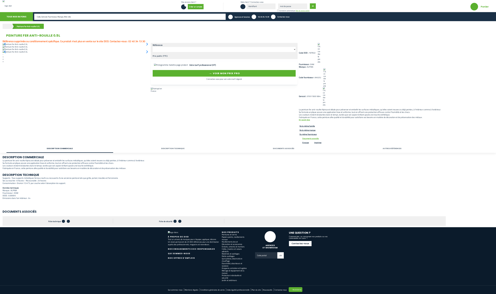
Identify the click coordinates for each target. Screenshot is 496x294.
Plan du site (256, 289)
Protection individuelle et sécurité (231, 276)
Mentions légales (191, 289)
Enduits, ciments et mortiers (233, 246)
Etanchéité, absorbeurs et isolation (232, 264)
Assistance (297, 289)
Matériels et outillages (230, 253)
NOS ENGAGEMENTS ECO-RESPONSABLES (191, 249)
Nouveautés (267, 289)
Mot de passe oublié (302, 10)
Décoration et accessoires (232, 244)
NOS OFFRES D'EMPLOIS (181, 258)
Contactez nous (280, 289)
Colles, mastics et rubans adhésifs (232, 250)
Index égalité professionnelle (238, 289)
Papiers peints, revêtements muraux (233, 238)
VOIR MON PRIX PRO (224, 73)
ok (280, 255)
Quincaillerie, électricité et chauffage (232, 259)
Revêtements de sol (230, 241)
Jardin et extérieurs (229, 280)
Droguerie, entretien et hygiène (234, 268)
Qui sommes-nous (175, 289)
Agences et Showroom (270, 246)
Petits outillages (228, 256)
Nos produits (230, 232)
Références (157, 45)
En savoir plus (304, 120)
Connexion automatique (287, 10)
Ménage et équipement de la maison (233, 271)
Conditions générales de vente (212, 289)
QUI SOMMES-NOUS (179, 253)
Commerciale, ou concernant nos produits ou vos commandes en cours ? (308, 237)
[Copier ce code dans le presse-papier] (319, 53)
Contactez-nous (300, 243)
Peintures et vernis (229, 234)
